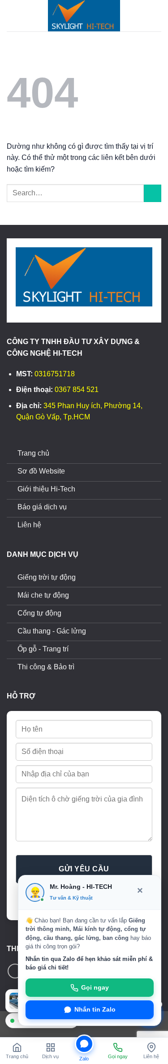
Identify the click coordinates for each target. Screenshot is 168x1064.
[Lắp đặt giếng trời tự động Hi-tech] (84, 15)
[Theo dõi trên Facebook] (15, 971)
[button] (12, 15)
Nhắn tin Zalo (95, 1009)
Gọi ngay (95, 987)
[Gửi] (152, 193)
